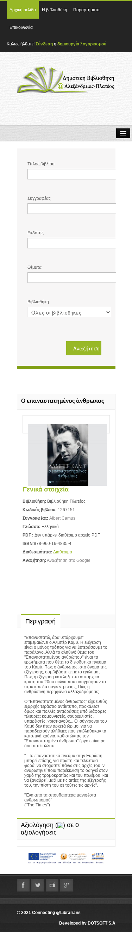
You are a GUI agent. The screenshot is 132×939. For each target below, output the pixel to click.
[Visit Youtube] (52, 885)
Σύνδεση (44, 44)
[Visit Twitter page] (37, 885)
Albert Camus (62, 518)
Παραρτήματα (86, 9)
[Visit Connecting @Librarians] (66, 885)
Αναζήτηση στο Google (68, 560)
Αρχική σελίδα (23, 9)
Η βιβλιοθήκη (54, 9)
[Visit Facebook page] (23, 885)
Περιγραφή (40, 621)
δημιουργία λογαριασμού (81, 44)
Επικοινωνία (21, 27)
